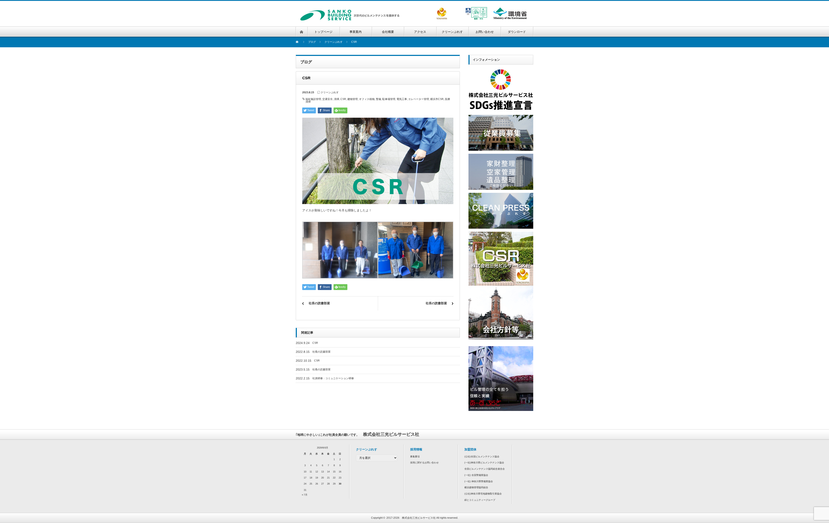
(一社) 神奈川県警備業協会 (478, 481)
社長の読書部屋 (319, 303)
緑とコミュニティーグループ (479, 500)
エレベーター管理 (418, 99)
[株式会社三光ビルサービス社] (350, 11)
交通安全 (327, 99)
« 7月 (304, 494)
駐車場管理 (388, 99)
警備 (378, 99)
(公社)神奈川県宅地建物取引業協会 (483, 493)
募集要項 (415, 456)
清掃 (336, 99)
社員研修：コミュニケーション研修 (333, 378)
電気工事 (402, 99)
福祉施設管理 (313, 99)
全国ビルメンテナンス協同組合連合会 (484, 469)
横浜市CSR (437, 99)
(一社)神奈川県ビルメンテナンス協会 (484, 462)
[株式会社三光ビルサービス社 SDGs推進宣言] (500, 69)
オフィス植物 (367, 99)
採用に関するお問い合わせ (424, 462)
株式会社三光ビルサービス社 (419, 517)
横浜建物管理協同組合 (476, 487)
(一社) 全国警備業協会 (476, 475)
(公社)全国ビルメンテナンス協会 (481, 456)
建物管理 (352, 99)
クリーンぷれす (330, 92)
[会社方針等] (500, 287)
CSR (343, 99)
